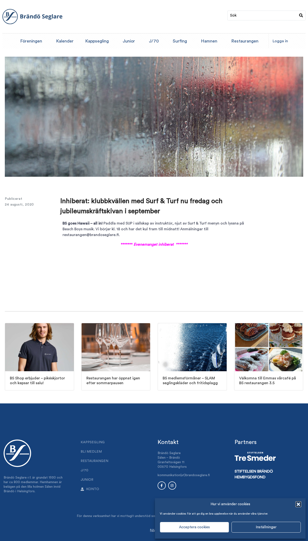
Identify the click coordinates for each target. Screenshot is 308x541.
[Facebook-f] (162, 485)
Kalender (65, 41)
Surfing (180, 41)
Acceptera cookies (194, 527)
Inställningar (266, 527)
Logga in (280, 41)
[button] (298, 504)
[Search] (301, 15)
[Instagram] (172, 485)
